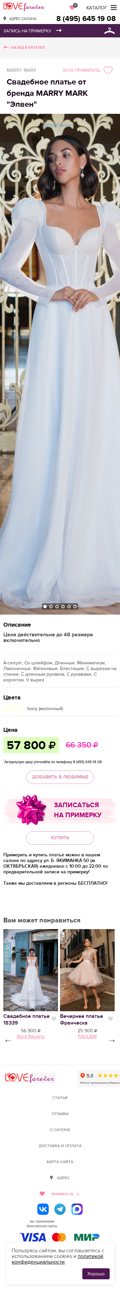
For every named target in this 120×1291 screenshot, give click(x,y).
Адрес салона (22, 18)
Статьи (60, 1097)
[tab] (45, 606)
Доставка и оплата (60, 1145)
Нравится (53, 1019)
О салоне (60, 1129)
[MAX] (77, 1209)
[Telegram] (60, 1209)
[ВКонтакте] (43, 1209)
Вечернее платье (81, 1019)
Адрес (63, 1177)
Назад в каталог (28, 47)
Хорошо (96, 1274)
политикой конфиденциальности (57, 1259)
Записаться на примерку (78, 810)
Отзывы (60, 1113)
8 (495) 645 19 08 (86, 18)
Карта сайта (60, 1161)
